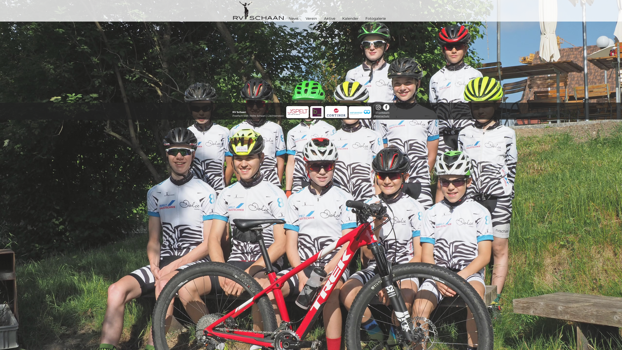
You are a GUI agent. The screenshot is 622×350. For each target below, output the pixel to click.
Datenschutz (381, 116)
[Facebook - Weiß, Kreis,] (386, 107)
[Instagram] (378, 107)
